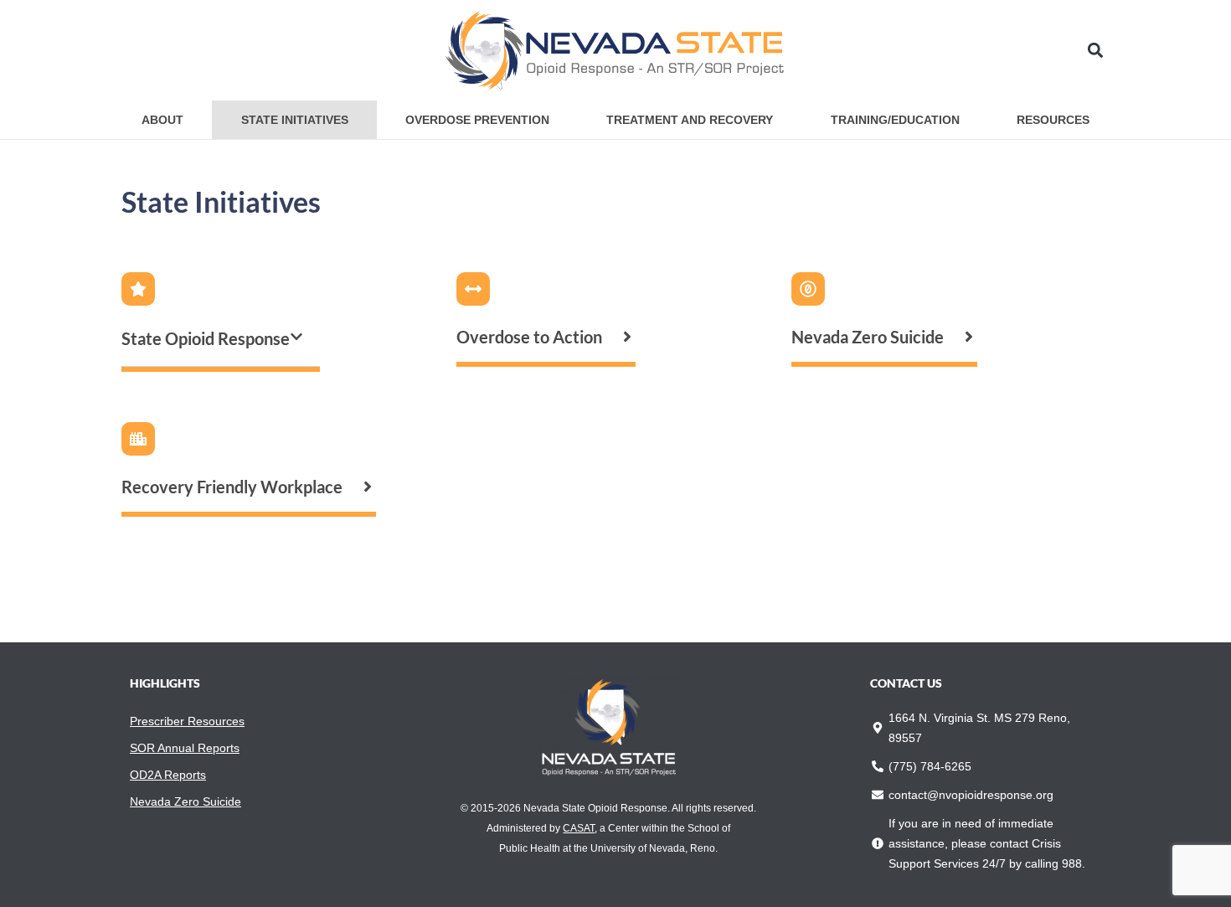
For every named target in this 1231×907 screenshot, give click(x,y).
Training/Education (895, 119)
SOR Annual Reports (185, 748)
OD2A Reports (168, 774)
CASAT (579, 828)
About (162, 119)
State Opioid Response (205, 338)
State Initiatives (294, 119)
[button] (1096, 50)
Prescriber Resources (187, 721)
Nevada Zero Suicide (185, 801)
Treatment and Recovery (689, 119)
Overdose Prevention (477, 119)
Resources (1053, 119)
